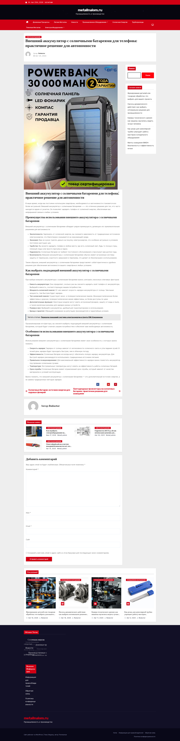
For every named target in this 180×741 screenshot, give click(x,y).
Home (115, 733)
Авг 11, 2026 (99, 618)
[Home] (27, 22)
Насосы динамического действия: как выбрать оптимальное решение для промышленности (73, 614)
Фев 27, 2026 (51, 435)
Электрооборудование (54, 27)
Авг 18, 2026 (33, 618)
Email (29, 526)
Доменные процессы (41, 22)
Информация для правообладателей (131, 733)
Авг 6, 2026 (131, 618)
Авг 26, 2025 (100, 435)
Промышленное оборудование (94, 22)
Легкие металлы (60, 22)
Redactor (41, 53)
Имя (28, 513)
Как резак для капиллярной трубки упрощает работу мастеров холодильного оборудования (138, 614)
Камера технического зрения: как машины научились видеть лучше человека (140, 121)
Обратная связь (150, 733)
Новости (74, 22)
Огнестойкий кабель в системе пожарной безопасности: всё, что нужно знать (58, 446)
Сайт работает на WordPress (33, 734)
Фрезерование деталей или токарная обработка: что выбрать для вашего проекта (140, 96)
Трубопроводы (138, 22)
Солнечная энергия (120, 22)
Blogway (51, 734)
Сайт (28, 539)
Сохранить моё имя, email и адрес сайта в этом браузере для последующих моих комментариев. (68, 553)
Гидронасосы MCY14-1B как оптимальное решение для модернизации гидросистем (105, 433)
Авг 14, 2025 (51, 448)
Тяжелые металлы (33, 27)
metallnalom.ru (90, 10)
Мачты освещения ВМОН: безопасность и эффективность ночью (141, 146)
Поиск (132, 68)
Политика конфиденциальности (30, 701)
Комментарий (32, 469)
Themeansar (63, 734)
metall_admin (62, 435)
